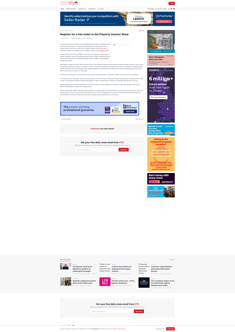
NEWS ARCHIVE (71, 9)
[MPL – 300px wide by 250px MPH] (161, 41)
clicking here (104, 50)
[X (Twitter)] (169, 9)
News (66, 30)
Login (171, 3)
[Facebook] (171, 9)
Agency (114, 278)
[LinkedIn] (174, 9)
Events (71, 30)
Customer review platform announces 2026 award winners (161, 269)
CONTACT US (82, 9)
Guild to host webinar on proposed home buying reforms (121, 269)
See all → (172, 259)
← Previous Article (65, 119)
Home (61, 30)
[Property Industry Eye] (69, 3)
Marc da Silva (77, 38)
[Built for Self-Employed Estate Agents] (161, 191)
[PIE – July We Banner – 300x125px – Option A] (161, 178)
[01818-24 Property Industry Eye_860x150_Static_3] (102, 109)
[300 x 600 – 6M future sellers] (161, 95)
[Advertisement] (161, 225)
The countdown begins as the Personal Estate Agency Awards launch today (163, 283)
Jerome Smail (83, 273)
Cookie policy (122, 329)
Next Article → (140, 119)
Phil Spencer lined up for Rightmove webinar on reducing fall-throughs (82, 269)
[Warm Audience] (161, 60)
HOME (62, 9)
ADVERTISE (91, 9)
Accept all (170, 329)
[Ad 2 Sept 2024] (161, 154)
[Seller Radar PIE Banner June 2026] (117, 19)
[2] (161, 130)
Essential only (160, 329)
